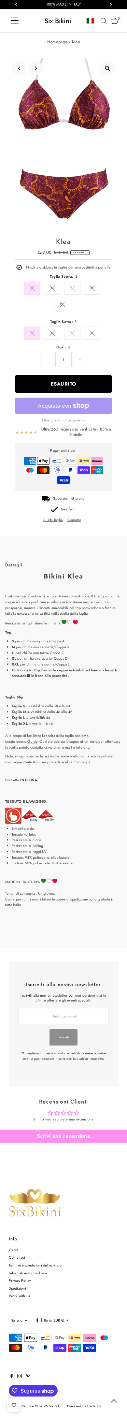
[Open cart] (114, 21)
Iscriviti (63, 1037)
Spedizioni (17, 1288)
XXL (62, 304)
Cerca (13, 1249)
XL (92, 287)
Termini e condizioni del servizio (35, 1265)
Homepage (57, 42)
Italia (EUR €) (54, 1320)
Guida (32, 741)
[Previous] (19, 68)
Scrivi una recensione (63, 1136)
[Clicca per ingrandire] (107, 68)
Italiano (16, 1320)
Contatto (74, 520)
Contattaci (17, 1257)
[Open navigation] (15, 21)
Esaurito (63, 384)
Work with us (19, 1295)
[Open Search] (103, 21)
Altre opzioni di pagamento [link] (63, 420)
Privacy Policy (20, 1280)
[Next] (35, 68)
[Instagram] (19, 1377)
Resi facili (69, 509)
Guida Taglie (53, 520)
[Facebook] (12, 1377)
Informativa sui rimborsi (28, 1273)
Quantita (63, 347)
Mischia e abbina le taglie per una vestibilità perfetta (68, 267)
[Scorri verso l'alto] (113, 1401)
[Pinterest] (27, 1377)
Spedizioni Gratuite (69, 498)
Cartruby (94, 1406)
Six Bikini (57, 21)
